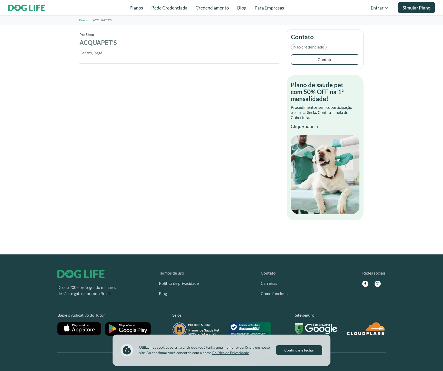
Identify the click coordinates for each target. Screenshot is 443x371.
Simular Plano (416, 8)
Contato (325, 59)
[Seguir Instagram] (378, 283)
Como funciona (274, 293)
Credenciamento (212, 8)
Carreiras (269, 283)
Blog (241, 8)
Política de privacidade (179, 283)
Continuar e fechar (299, 350)
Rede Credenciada (169, 8)
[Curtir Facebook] (365, 283)
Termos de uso (171, 272)
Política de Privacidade (230, 352)
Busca (83, 20)
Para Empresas (269, 8)
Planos (136, 8)
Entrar (377, 8)
